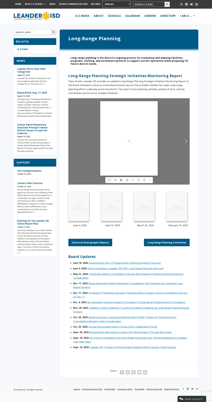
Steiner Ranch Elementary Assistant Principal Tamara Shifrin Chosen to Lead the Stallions (32, 129)
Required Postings (171, 389)
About (99, 16)
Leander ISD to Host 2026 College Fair (31, 70)
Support (23, 162)
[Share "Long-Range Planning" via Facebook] (122, 372)
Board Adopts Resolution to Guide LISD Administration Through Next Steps (131, 332)
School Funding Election (73, 4)
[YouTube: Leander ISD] (191, 4)
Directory (168, 16)
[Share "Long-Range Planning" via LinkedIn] (133, 372)
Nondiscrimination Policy (92, 389)
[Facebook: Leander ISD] (181, 4)
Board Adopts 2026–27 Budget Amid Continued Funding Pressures (125, 263)
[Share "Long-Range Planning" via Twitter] (128, 372)
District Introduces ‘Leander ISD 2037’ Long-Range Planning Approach (126, 268)
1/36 (109, 180)
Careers (150, 16)
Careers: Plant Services (30, 183)
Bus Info (95, 4)
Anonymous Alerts (125, 389)
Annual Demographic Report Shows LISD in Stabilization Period (123, 326)
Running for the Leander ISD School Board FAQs (33, 222)
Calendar (132, 16)
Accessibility (140, 389)
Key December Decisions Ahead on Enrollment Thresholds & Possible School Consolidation (136, 302)
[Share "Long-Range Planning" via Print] (145, 372)
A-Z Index (82, 16)
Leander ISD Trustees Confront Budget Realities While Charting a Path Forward (133, 347)
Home (18, 4)
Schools (114, 16)
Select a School (34, 4)
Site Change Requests (29, 170)
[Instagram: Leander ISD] (186, 4)
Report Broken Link (154, 389)
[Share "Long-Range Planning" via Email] (139, 372)
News (52, 4)
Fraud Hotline (109, 389)
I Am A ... (186, 16)
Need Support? (194, 399)
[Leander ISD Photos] (196, 4)
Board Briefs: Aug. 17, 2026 (32, 92)
